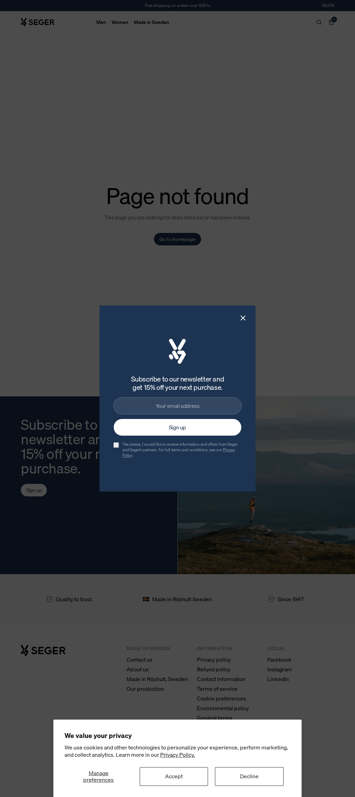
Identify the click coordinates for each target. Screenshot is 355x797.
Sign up (177, 427)
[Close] (243, 317)
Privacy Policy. (177, 754)
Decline (249, 776)
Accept (174, 776)
